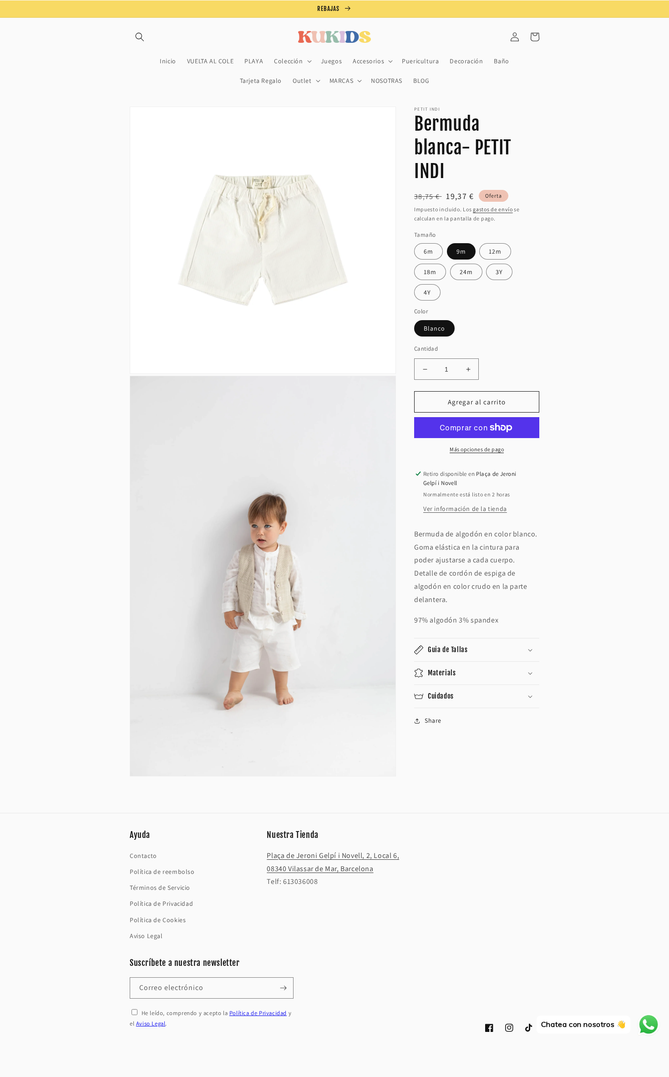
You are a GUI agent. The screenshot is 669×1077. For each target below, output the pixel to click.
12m (495, 251)
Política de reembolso (162, 872)
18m (430, 272)
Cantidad (426, 348)
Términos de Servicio (160, 887)
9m (461, 251)
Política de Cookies (158, 920)
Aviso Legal (146, 936)
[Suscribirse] (283, 988)
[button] (140, 37)
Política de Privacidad (161, 903)
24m (466, 272)
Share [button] (433, 720)
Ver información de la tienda (465, 508)
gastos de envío (493, 209)
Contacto (143, 856)
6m (428, 251)
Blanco (434, 328)
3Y (499, 272)
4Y (427, 292)
